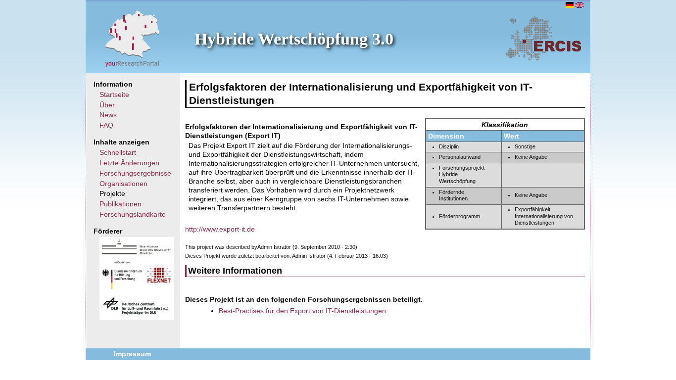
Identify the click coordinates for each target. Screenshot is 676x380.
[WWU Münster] (136, 252)
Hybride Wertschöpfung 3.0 (293, 39)
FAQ (106, 125)
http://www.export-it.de (220, 229)
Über (107, 105)
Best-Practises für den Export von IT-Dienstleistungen (302, 311)
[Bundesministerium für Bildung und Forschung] (122, 286)
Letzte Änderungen (129, 163)
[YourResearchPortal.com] (133, 38)
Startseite (114, 94)
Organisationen (123, 184)
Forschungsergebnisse (135, 173)
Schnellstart (117, 152)
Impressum (132, 354)
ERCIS (543, 38)
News (108, 115)
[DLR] (135, 313)
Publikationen (120, 204)
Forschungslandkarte (132, 214)
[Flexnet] (159, 280)
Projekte (112, 193)
